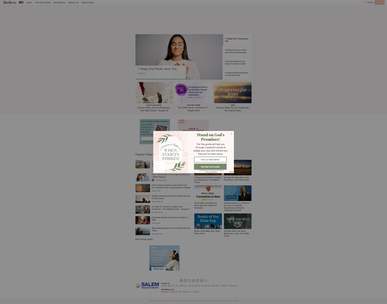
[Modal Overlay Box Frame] (193, 152)
